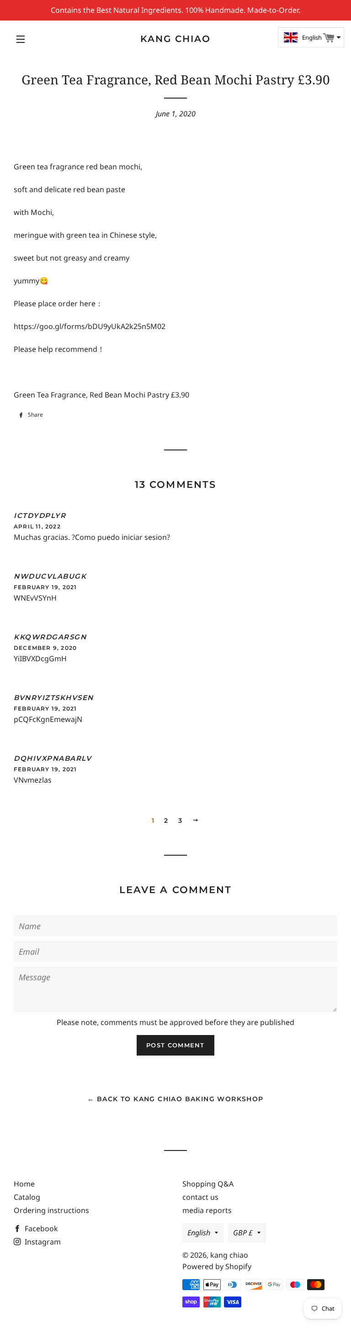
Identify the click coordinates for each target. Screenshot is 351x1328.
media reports (207, 1210)
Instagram (42, 1242)
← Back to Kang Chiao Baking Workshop (175, 1099)
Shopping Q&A (208, 1184)
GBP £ (243, 1233)
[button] (311, 37)
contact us (200, 1197)
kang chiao (175, 38)
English (198, 1233)
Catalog (27, 1197)
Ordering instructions (51, 1210)
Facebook (40, 1228)
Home (24, 1184)
